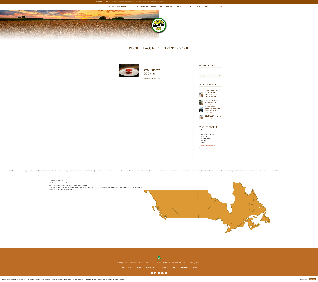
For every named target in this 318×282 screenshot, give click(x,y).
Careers (194, 267)
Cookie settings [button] (302, 279)
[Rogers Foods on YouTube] (214, 2)
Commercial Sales (150, 267)
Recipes (139, 267)
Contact (175, 267)
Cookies (147, 78)
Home (123, 267)
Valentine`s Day (155, 78)
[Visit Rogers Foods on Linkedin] (218, 2)
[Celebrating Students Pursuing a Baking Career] (201, 110)
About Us (131, 267)
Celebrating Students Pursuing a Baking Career (212, 108)
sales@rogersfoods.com (208, 145)
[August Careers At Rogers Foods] (201, 102)
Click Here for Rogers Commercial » (154, 2)
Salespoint (185, 267)
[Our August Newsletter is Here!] (201, 117)
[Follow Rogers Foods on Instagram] (212, 2)
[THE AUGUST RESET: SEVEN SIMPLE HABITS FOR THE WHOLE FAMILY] (201, 94)
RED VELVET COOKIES (152, 72)
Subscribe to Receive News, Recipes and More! (126, 2)
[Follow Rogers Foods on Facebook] (216, 2)
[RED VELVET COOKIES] (129, 71)
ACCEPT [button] (312, 279)
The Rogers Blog (164, 267)
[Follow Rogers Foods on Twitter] (221, 2)
